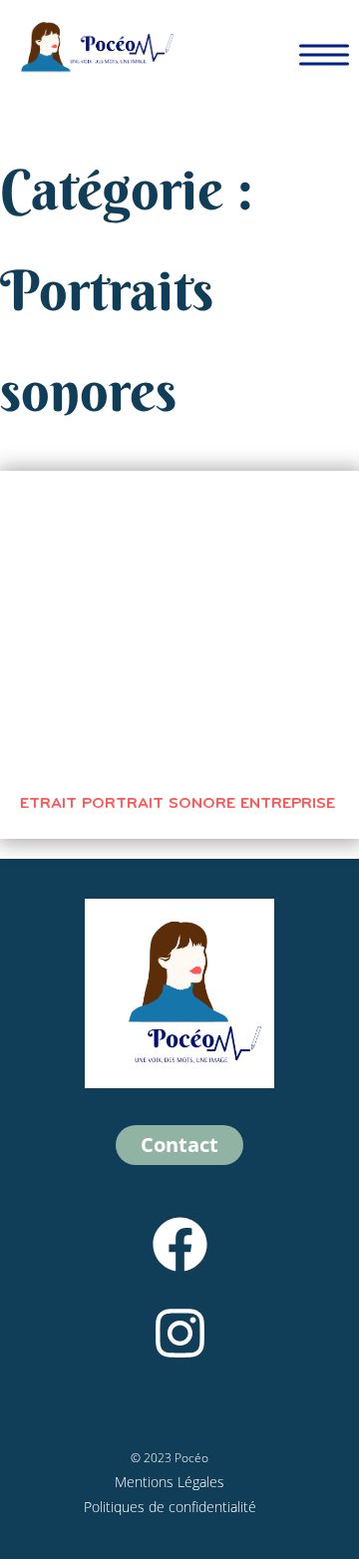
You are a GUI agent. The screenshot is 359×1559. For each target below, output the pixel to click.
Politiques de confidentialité (170, 1506)
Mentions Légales (169, 1481)
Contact (179, 1144)
